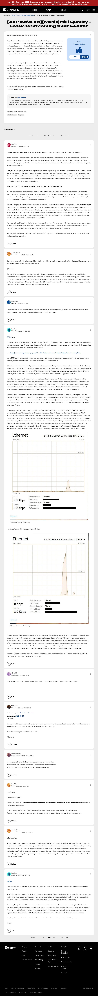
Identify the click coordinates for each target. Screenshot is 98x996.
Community (13, 9)
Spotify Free (65, 973)
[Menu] (93, 9)
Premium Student (64, 967)
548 (62, 136)
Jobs (23, 955)
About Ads (54, 988)
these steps (61, 4)
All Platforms (12, 115)
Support (51, 951)
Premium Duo (65, 957)
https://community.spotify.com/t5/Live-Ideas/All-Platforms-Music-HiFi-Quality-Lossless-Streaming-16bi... (45, 353)
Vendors (38, 968)
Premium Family (66, 962)
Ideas (63, 9)
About (24, 951)
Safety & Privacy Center (17, 988)
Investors (38, 964)
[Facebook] (91, 948)
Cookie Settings (43, 988)
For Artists (38, 951)
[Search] (81, 9)
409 (54, 136)
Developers (39, 955)
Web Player (52, 955)
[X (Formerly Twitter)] (85, 948)
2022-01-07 (19, 716)
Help (34, 9)
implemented (79, 44)
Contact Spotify (53, 966)
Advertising (39, 960)
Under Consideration (27, 713)
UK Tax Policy (22, 992)
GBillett (9, 337)
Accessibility (63, 988)
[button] (74, 57)
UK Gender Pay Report (35, 992)
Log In (88, 10)
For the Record (27, 960)
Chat (48, 9)
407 (44, 136)
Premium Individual (64, 952)
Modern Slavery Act (10, 992)
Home (13, 15)
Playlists (21, 115)
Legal (6, 988)
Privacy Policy (31, 988)
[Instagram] (79, 948)
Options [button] (90, 35)
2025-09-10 (21, 97)
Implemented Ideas (28, 15)
